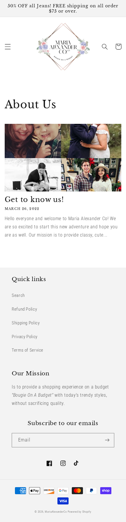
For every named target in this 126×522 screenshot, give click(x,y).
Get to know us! (34, 199)
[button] (7, 46)
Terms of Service (27, 350)
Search (18, 295)
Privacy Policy (25, 336)
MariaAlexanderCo (56, 511)
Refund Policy (24, 309)
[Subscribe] (107, 440)
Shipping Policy (26, 323)
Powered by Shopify (79, 511)
